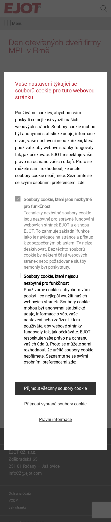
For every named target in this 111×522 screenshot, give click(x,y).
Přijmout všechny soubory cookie (55, 388)
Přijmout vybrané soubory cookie (55, 404)
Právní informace (55, 419)
